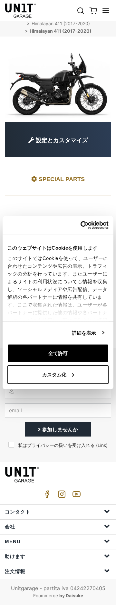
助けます (15, 556)
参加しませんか (59, 429)
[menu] (106, 10)
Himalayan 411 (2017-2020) (61, 23)
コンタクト (18, 511)
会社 (10, 526)
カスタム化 (54, 374)
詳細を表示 (84, 332)
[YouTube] (75, 496)
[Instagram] (60, 496)
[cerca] (80, 10)
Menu (13, 541)
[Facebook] (46, 496)
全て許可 (58, 353)
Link (102, 445)
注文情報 (15, 571)
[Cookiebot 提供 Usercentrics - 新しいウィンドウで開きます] (82, 225)
